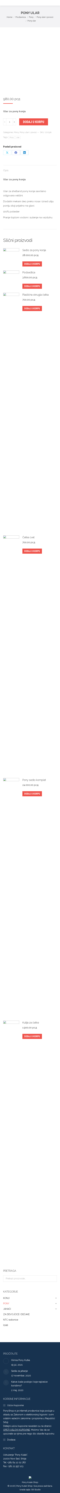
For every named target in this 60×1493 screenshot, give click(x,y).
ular (17, 137)
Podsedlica (28, 272)
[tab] (30, 169)
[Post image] (6, 1361)
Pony (16, 132)
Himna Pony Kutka (20, 1360)
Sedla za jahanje (19, 1371)
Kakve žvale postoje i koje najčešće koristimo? (29, 1384)
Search (53, 1278)
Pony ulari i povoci (28, 132)
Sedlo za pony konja (34, 250)
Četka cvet (28, 537)
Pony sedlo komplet (34, 780)
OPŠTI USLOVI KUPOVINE (16, 1430)
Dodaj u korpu (33, 122)
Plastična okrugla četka (35, 294)
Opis (5, 170)
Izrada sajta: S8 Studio (30, 1489)
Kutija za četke (30, 1022)
